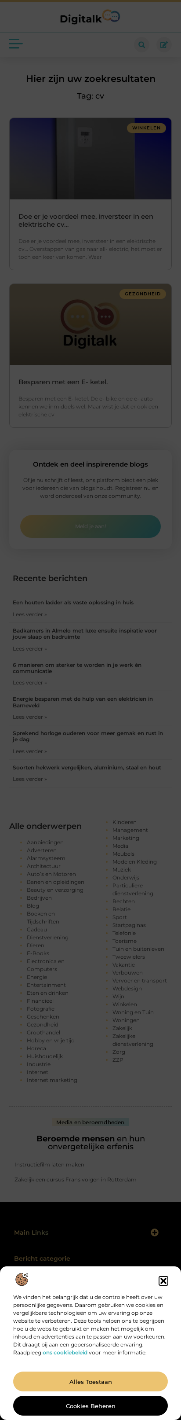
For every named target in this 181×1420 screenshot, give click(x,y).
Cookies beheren (91, 1405)
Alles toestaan (90, 1381)
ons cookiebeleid (65, 1352)
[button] (163, 1281)
